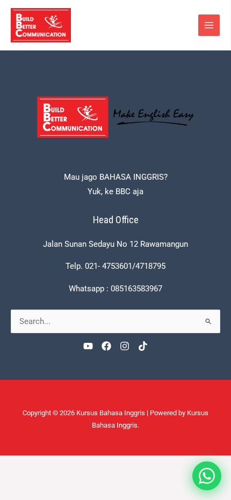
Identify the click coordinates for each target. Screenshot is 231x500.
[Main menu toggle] (209, 25)
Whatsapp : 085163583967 (115, 288)
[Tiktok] (143, 346)
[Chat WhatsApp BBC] (206, 475)
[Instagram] (124, 346)
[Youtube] (88, 346)
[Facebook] (106, 346)
